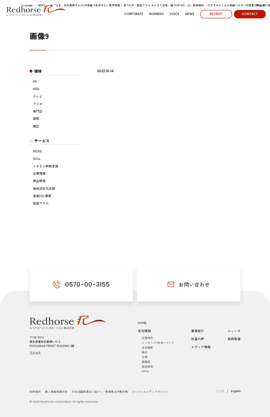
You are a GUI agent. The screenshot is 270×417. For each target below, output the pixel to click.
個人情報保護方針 (56, 392)
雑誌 (36, 126)
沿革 (144, 357)
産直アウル (41, 203)
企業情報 (39, 173)
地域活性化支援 (44, 188)
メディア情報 (201, 347)
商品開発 (39, 181)
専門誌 (37, 111)
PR (35, 81)
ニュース (234, 331)
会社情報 (144, 331)
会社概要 (147, 347)
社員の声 (197, 339)
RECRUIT (216, 14)
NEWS (189, 14)
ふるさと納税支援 (45, 166)
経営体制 (147, 366)
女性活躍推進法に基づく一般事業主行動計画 (100, 392)
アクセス (35, 353)
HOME (142, 323)
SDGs (36, 158)
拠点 (144, 352)
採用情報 (234, 339)
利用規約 (35, 392)
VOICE (174, 14)
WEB (36, 89)
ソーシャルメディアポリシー (150, 392)
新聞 (36, 118)
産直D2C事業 (42, 196)
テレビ (37, 96)
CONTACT (250, 14)
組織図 (146, 362)
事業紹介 (197, 331)
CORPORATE (133, 14)
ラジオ (37, 104)
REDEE (37, 151)
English (261, 5)
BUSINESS (156, 14)
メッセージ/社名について (158, 343)
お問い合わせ (194, 284)
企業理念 (147, 338)
